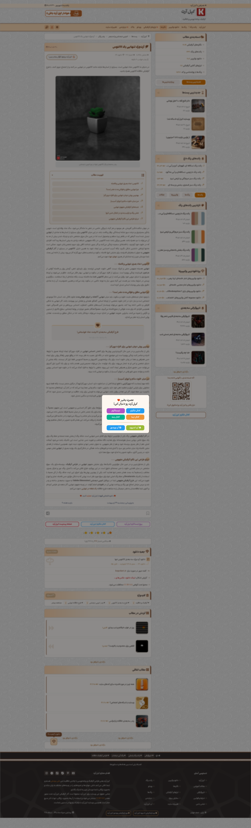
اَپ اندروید (133, 428)
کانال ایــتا (135, 417)
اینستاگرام (116, 411)
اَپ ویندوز (114, 428)
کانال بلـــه (116, 417)
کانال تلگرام (135, 411)
